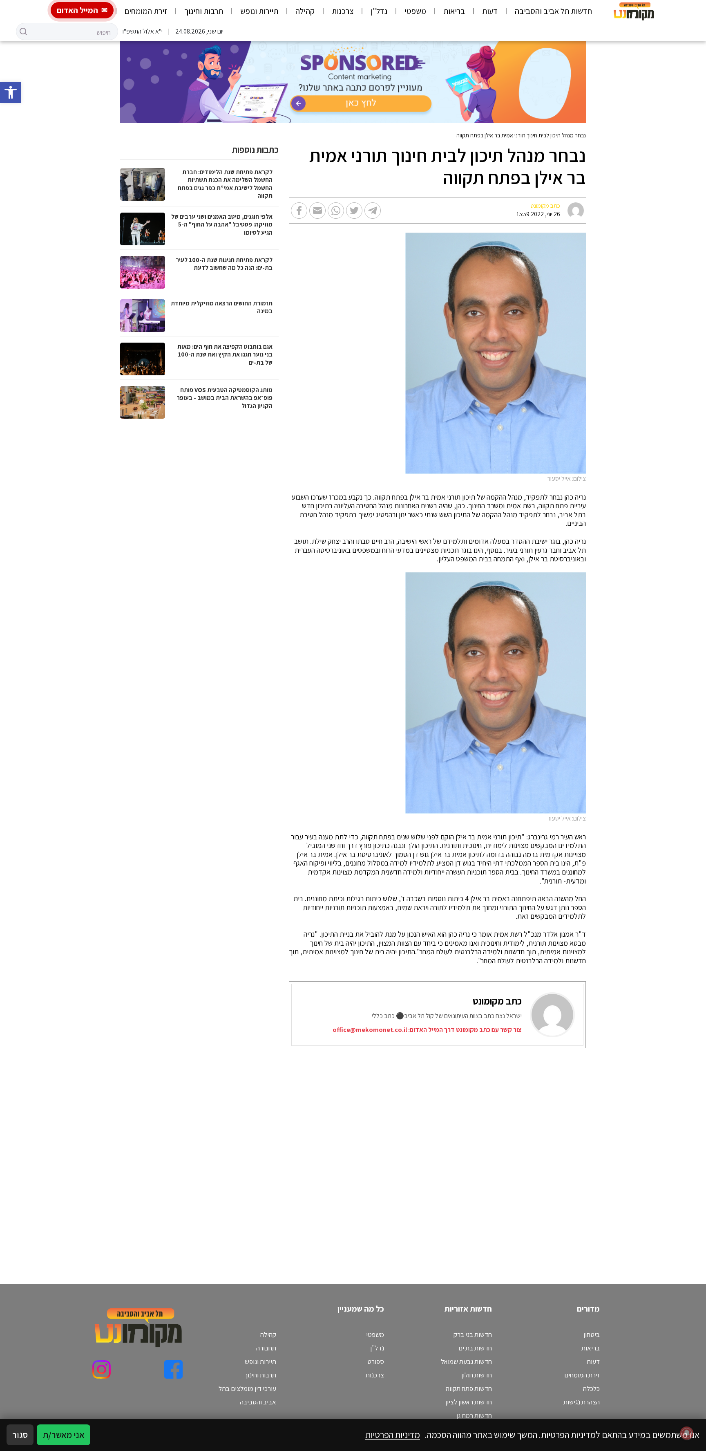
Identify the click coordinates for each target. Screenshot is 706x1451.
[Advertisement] (387, 1156)
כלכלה (591, 1388)
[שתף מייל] (317, 210)
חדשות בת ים (475, 1347)
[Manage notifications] (686, 1433)
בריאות (454, 11)
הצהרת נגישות (581, 1401)
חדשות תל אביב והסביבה (553, 11)
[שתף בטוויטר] (354, 210)
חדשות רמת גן (474, 1415)
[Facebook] (173, 1369)
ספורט (375, 1361)
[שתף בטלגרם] (372, 210)
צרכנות (342, 11)
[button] (10, 92)
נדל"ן (379, 11)
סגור (20, 1434)
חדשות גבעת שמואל (466, 1361)
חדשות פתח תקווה (469, 1388)
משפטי (415, 11)
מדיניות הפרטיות (392, 1434)
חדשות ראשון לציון (468, 1401)
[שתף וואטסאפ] (336, 210)
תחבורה (266, 1347)
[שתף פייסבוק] (299, 210)
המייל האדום (77, 10)
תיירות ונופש (259, 11)
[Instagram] (101, 1369)
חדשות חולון (476, 1374)
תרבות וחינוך (203, 11)
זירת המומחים (146, 11)
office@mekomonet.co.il (370, 1029)
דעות (490, 11)
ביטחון (591, 1334)
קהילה (305, 11)
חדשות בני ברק (473, 1334)
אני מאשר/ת (63, 1434)
